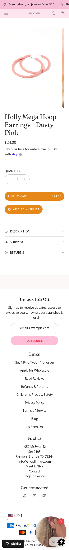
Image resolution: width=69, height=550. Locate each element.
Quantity (13, 171)
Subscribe (34, 340)
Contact (34, 471)
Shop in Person (35, 476)
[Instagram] (34, 496)
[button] (51, 531)
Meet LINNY (34, 466)
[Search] (53, 13)
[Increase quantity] (24, 179)
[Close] (61, 521)
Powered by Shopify (34, 545)
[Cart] (62, 13)
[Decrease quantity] (9, 179)
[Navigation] (6, 13)
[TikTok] (44, 496)
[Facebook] (24, 496)
